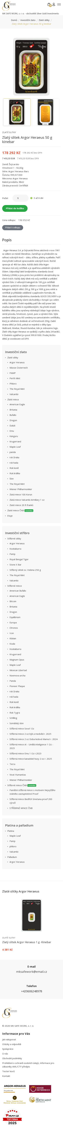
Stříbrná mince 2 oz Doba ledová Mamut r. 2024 (34, 739)
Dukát (12, 425)
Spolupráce (7, 1048)
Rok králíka (15, 473)
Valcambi (14, 394)
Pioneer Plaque (17, 686)
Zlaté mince (13, 399)
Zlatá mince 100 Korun (21, 494)
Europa (13, 622)
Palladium (12, 856)
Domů (14, 20)
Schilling (13, 717)
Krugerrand (15, 441)
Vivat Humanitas (18, 774)
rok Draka (14, 457)
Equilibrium (15, 617)
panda (13, 452)
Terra (12, 764)
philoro (13, 846)
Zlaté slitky (44, 20)
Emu (12, 430)
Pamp (12, 553)
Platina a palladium (19, 825)
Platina (10, 830)
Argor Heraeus (17, 362)
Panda (13, 680)
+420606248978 (31, 991)
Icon (12, 633)
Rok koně (14, 467)
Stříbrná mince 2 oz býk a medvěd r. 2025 (30, 733)
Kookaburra (15, 548)
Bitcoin (13, 601)
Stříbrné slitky (14, 538)
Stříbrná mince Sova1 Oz (22, 728)
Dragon (13, 420)
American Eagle (17, 404)
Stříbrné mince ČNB (21, 785)
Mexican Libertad (18, 670)
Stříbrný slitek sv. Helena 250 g (25, 569)
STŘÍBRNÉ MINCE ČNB (21, 808)
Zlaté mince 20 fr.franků (21, 505)
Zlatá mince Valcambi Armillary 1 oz (27, 499)
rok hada (14, 462)
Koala (12, 643)
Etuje (10, 515)
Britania (13, 409)
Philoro (13, 383)
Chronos (14, 627)
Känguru (14, 436)
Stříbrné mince (14, 585)
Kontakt (6, 1076)
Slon (12, 478)
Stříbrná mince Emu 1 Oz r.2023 (25, 753)
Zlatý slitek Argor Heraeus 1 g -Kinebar (26, 942)
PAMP (13, 372)
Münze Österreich (19, 367)
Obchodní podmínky (12, 1058)
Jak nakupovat (9, 1039)
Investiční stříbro (17, 533)
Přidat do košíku (15, 208)
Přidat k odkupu (12, 227)
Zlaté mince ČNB (20, 510)
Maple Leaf (15, 446)
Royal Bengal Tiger (19, 559)
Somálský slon (17, 723)
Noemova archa (17, 675)
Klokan (13, 638)
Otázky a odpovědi (11, 1044)
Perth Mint (15, 378)
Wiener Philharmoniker (21, 489)
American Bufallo (18, 590)
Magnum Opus (17, 659)
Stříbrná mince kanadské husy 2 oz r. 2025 (31, 758)
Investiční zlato (27, 20)
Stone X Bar (15, 564)
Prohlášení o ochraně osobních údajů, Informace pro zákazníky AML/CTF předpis (28, 1065)
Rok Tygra (15, 712)
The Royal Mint (17, 388)
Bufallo (13, 414)
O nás (5, 1053)
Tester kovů (8, 1071)
